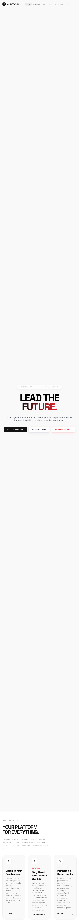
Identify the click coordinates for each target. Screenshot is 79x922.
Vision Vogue (48, 4)
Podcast (36, 4)
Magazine (59, 4)
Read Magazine (38, 915)
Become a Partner (63, 429)
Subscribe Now (39, 429)
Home (29, 4)
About (68, 4)
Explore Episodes (15, 429)
